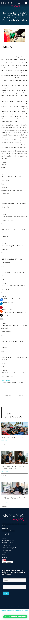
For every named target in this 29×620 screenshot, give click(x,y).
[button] (15, 616)
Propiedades (6, 544)
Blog (3, 554)
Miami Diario (6, 380)
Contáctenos (6, 552)
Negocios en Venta (8, 540)
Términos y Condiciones (7, 610)
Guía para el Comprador (9, 547)
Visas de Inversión (8, 549)
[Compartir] (1, 299)
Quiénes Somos (6, 550)
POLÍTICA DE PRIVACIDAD (21, 610)
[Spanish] (5, 560)
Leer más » (4, 440)
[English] (3, 560)
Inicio (4, 538)
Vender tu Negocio (8, 542)
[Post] (1, 315)
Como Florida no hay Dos (12, 437)
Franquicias (6, 545)
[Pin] (1, 307)
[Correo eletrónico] (1, 319)
